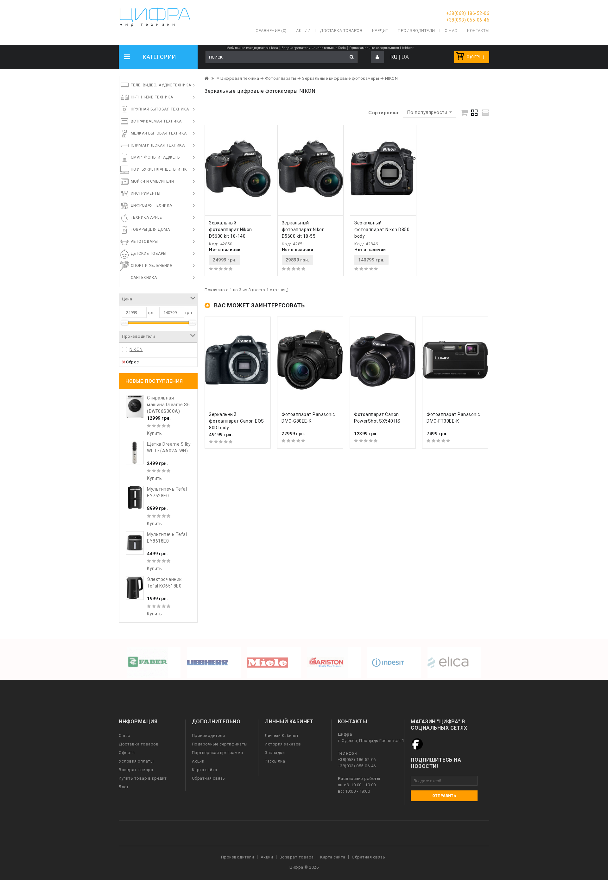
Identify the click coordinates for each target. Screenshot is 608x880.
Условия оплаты (136, 761)
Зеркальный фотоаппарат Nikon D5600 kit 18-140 (230, 229)
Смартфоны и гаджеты (156, 157)
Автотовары (144, 241)
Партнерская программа (217, 752)
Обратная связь (208, 778)
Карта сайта (204, 769)
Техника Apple (146, 217)
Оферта (127, 752)
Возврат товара (136, 769)
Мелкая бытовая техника (159, 133)
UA (405, 56)
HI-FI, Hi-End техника (152, 97)
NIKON (136, 349)
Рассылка (275, 761)
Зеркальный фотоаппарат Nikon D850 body (381, 229)
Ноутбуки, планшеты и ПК (159, 169)
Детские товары (149, 253)
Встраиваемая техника (156, 121)
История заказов (283, 744)
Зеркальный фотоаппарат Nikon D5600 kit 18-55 (303, 229)
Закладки (275, 752)
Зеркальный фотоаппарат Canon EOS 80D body (236, 421)
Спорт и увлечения (152, 265)
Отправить (444, 796)
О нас (124, 735)
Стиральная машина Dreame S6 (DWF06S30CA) (168, 404)
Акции (198, 761)
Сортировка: (384, 113)
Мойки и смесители (152, 181)
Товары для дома (150, 229)
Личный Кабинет (282, 735)
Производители (416, 30)
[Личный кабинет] (377, 57)
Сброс (132, 362)
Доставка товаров (139, 744)
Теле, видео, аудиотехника (161, 85)
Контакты (478, 30)
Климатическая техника (158, 145)
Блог (124, 786)
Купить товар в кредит (143, 778)
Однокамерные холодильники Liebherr (381, 48)
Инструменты (146, 193)
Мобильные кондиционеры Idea (252, 48)
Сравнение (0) (271, 30)
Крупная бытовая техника (160, 109)
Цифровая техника (151, 205)
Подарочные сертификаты (220, 744)
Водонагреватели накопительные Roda (314, 48)
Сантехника (144, 277)
